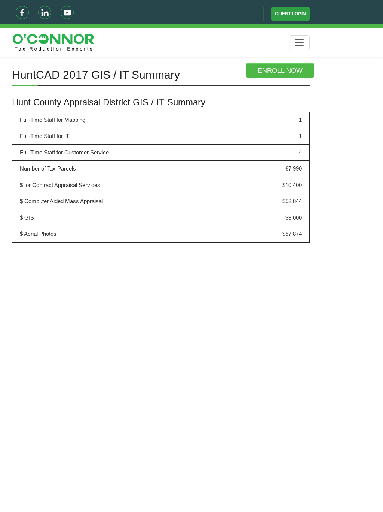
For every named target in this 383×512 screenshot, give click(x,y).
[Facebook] (22, 12)
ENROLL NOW (280, 70)
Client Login (290, 13)
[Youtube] (67, 12)
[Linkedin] (44, 12)
